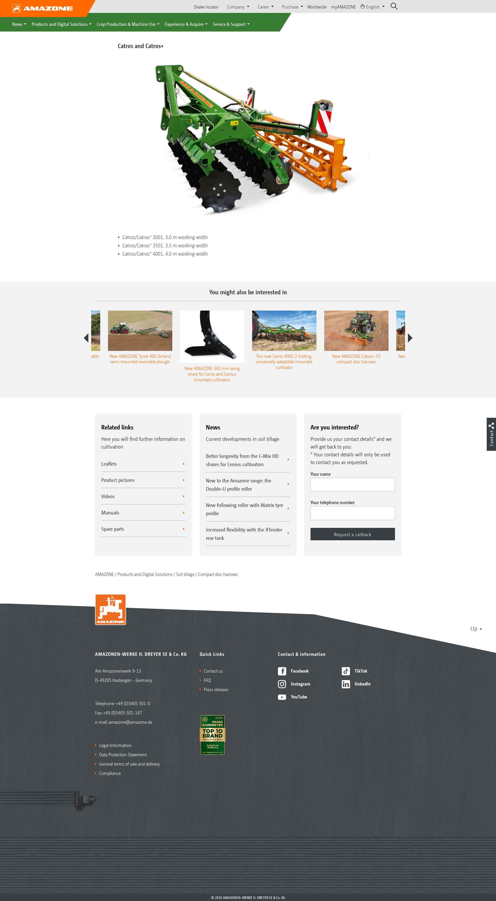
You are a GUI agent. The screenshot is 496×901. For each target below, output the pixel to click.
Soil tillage (185, 574)
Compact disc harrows (218, 574)
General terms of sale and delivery (129, 763)
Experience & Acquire (184, 23)
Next (410, 338)
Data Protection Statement (123, 754)
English (373, 6)
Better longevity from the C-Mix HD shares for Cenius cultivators (242, 460)
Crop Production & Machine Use (126, 23)
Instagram (300, 683)
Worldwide (317, 6)
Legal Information (115, 745)
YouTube (298, 696)
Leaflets (109, 463)
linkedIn (362, 683)
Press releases (216, 689)
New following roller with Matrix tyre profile (244, 509)
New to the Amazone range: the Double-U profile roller (238, 484)
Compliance (110, 773)
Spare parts (112, 528)
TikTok (360, 670)
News (17, 23)
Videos (108, 496)
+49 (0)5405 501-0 (133, 703)
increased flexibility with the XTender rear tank (244, 533)
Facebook (299, 670)
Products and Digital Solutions (60, 23)
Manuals (110, 512)
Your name (321, 473)
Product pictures (118, 479)
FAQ (207, 679)
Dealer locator (206, 6)
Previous (86, 338)
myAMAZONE (343, 6)
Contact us (213, 670)
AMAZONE (104, 574)
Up (473, 628)
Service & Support (229, 23)
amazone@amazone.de (130, 721)
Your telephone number (333, 502)
